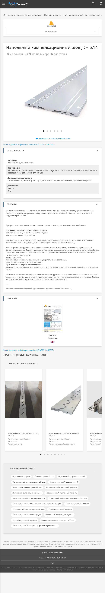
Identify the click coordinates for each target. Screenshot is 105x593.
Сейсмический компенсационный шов (28, 509)
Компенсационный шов (44, 476)
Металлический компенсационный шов (28, 482)
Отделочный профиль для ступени (59, 515)
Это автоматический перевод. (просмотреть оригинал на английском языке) (39, 288)
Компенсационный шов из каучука (26, 515)
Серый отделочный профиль (60, 509)
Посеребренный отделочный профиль (61, 493)
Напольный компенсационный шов (27, 487)
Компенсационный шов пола (77, 504)
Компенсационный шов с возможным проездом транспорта (36, 504)
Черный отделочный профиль (24, 520)
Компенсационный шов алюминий (63, 482)
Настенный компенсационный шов (26, 493)
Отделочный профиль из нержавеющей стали (68, 498)
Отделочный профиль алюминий (71, 476)
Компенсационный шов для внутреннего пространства (34, 525)
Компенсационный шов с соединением (28, 498)
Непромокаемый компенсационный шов (57, 520)
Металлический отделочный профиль (61, 487)
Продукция (51, 31)
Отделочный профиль (21, 476)
